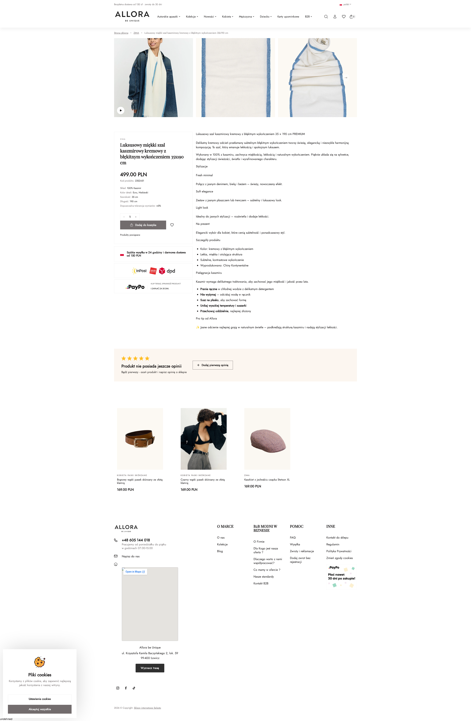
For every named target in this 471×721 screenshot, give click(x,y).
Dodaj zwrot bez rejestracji (300, 560)
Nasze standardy (264, 576)
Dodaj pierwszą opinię (215, 365)
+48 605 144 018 (136, 540)
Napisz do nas (130, 556)
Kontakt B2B (261, 583)
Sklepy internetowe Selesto (147, 707)
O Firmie (259, 541)
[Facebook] (126, 688)
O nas (220, 537)
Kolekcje (222, 544)
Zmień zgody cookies (339, 558)
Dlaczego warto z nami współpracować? (268, 561)
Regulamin (332, 544)
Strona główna (121, 32)
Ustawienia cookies (40, 699)
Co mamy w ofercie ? (267, 570)
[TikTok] (134, 688)
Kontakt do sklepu (337, 537)
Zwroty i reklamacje (302, 551)
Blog (220, 551)
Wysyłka (295, 544)
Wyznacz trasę (150, 668)
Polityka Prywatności (338, 551)
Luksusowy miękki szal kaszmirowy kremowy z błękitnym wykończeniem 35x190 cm (186, 32)
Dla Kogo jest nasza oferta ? (266, 550)
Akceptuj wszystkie (40, 709)
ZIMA (136, 32)
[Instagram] (117, 688)
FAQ (293, 537)
